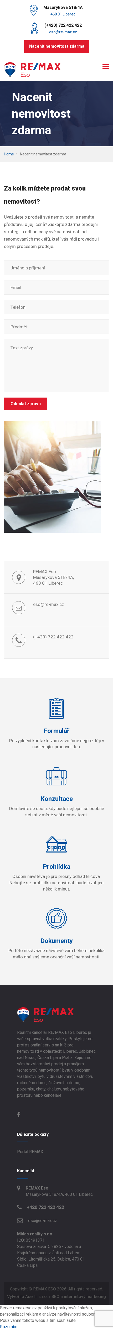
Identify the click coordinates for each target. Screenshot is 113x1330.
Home (9, 154)
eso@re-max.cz (63, 32)
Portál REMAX (30, 1151)
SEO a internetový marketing (79, 1296)
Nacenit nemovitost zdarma (56, 46)
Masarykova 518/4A (63, 7)
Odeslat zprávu (26, 403)
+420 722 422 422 (45, 1207)
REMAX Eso (37, 1188)
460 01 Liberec (62, 14)
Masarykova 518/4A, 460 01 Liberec (59, 1194)
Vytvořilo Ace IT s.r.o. (27, 1296)
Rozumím (8, 1326)
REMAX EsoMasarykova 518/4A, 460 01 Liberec (53, 577)
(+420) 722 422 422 (63, 25)
